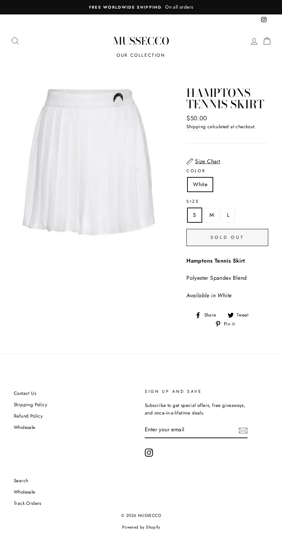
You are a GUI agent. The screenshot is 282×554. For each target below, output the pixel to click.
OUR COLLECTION (141, 55)
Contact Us (25, 393)
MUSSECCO (141, 41)
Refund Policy (28, 415)
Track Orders (27, 503)
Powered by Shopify (141, 527)
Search (21, 480)
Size (192, 201)
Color (196, 171)
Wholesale (24, 427)
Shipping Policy (30, 404)
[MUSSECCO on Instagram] (149, 452)
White (200, 184)
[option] (141, 7)
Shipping (196, 126)
